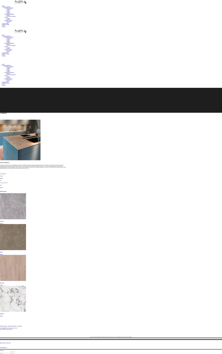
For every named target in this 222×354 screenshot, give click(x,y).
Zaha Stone (2, 221)
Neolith (1, 178)
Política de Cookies (3, 326)
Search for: (2, 350)
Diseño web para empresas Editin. (6, 329)
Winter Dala (2, 282)
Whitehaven (2, 313)
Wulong (1, 252)
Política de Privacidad (12, 326)
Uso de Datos (19, 326)
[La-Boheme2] (20, 159)
